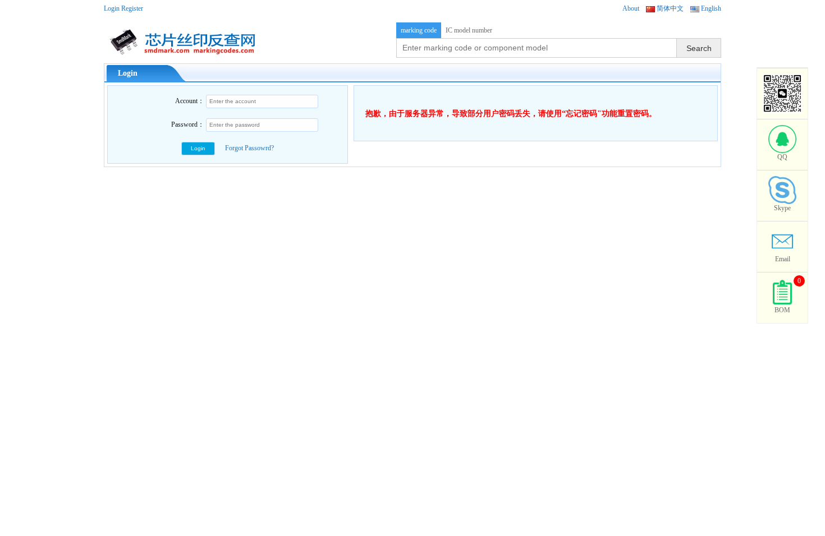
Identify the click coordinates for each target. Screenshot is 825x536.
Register (132, 8)
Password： (187, 124)
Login (112, 8)
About (630, 8)
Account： (189, 101)
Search (699, 48)
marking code (419, 30)
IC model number (469, 30)
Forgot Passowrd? (249, 148)
